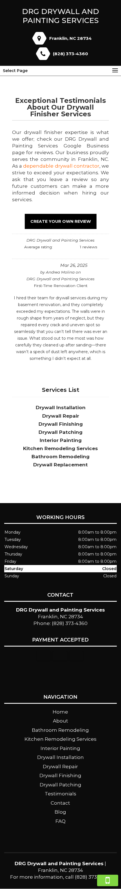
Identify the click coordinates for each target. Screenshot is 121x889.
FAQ (60, 821)
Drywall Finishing (60, 775)
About (60, 721)
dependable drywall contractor (61, 166)
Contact (60, 803)
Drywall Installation (60, 757)
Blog (60, 812)
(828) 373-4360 (70, 53)
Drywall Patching (60, 785)
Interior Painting (60, 748)
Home (60, 712)
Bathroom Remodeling (60, 730)
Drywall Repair (60, 766)
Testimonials (60, 794)
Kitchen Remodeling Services (60, 739)
